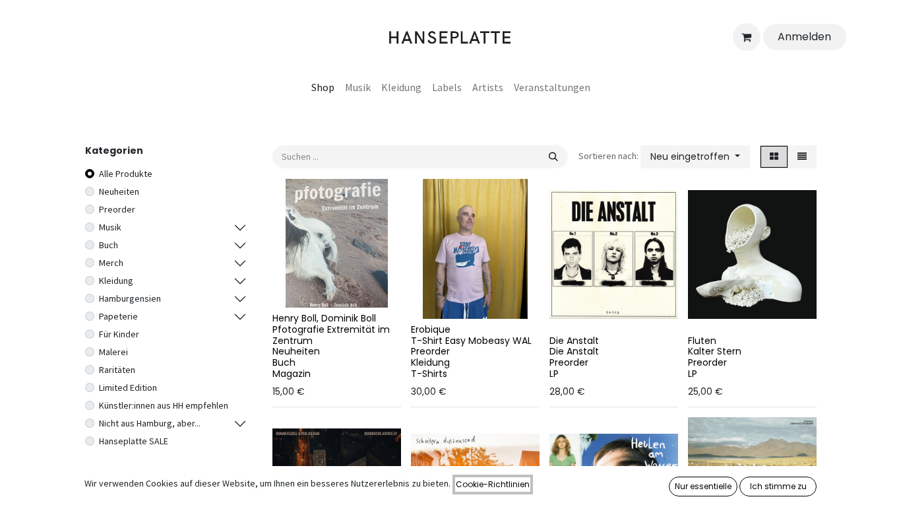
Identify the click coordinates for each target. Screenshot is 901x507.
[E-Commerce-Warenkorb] (747, 37)
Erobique (430, 329)
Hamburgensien (130, 298)
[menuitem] (323, 87)
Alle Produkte (125, 174)
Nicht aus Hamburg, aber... (150, 423)
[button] (695, 156)
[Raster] (774, 156)
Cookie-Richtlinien (493, 484)
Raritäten (117, 370)
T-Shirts (429, 373)
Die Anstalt (574, 340)
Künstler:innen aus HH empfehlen (163, 405)
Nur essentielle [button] (703, 486)
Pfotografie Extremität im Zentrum (331, 335)
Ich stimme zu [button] (778, 486)
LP (554, 373)
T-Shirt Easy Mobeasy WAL (471, 340)
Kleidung (116, 281)
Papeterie (118, 316)
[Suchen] (553, 156)
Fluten (702, 340)
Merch (111, 263)
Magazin (291, 373)
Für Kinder (119, 334)
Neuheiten (119, 191)
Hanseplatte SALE (133, 441)
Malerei (113, 352)
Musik (110, 227)
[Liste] (802, 156)
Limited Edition (128, 387)
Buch (108, 245)
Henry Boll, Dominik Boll (324, 318)
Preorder (117, 209)
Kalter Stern (714, 351)
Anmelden (804, 36)
